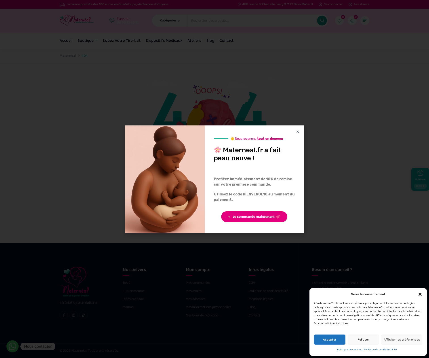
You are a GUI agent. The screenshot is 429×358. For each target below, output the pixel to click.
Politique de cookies (349, 349)
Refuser (363, 339)
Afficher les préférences (402, 339)
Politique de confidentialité (380, 349)
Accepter (329, 339)
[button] (420, 294)
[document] (214, 179)
